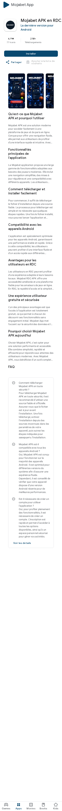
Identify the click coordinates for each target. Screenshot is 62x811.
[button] (16, 90)
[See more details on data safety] (22, 543)
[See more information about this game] (52, 114)
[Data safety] (52, 367)
